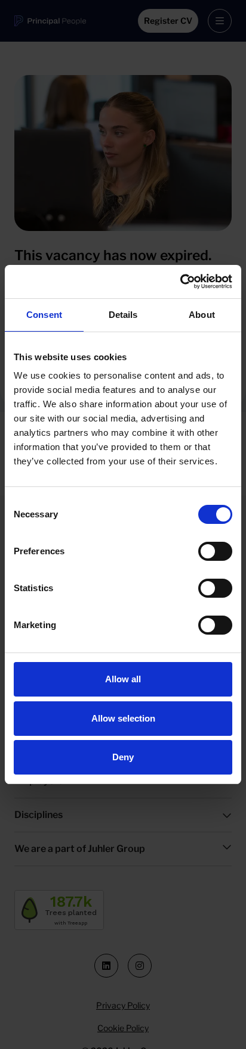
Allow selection (123, 718)
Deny (123, 757)
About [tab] (202, 315)
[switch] (215, 551)
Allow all (123, 679)
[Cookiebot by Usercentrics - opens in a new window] (180, 281)
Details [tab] (123, 315)
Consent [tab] (44, 315)
